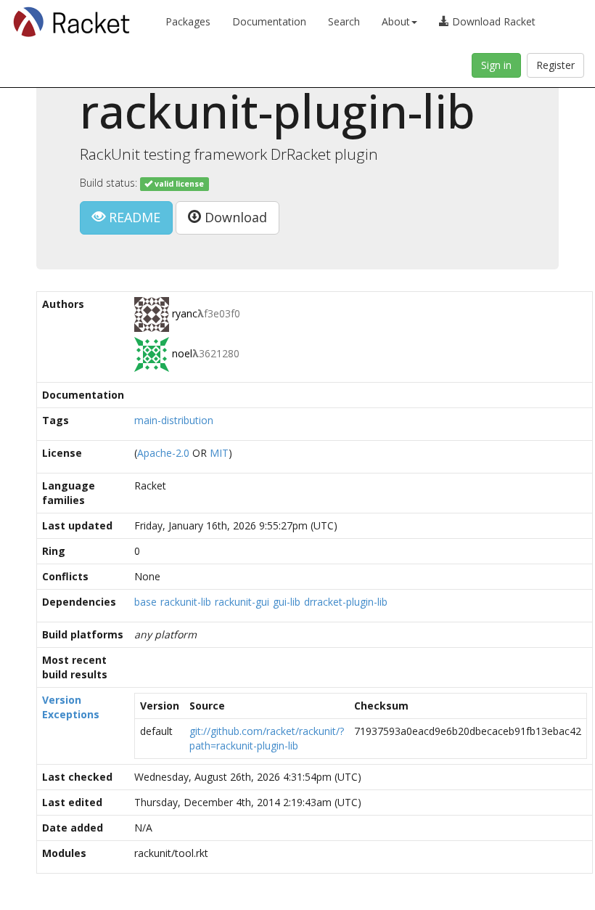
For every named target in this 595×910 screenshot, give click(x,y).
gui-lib (286, 602)
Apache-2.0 (163, 453)
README (132, 217)
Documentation (269, 21)
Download (234, 217)
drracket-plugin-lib (345, 602)
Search (344, 21)
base (145, 602)
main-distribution (173, 420)
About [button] (396, 21)
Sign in (496, 65)
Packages (187, 21)
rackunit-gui (242, 602)
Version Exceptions (70, 707)
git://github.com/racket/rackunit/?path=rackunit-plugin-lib (266, 738)
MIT (219, 453)
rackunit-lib (185, 602)
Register (555, 65)
